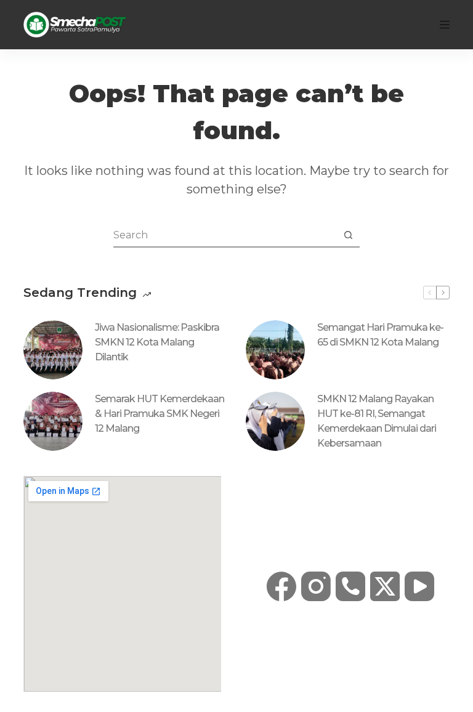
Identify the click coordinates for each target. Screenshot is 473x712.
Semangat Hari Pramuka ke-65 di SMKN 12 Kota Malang (380, 335)
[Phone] (350, 586)
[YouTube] (419, 586)
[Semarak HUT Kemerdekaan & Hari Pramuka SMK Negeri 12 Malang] (53, 421)
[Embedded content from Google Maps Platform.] (122, 584)
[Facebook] (281, 586)
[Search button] (348, 234)
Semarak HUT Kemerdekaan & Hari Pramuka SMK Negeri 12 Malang (159, 413)
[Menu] (445, 25)
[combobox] (224, 234)
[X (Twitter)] (385, 586)
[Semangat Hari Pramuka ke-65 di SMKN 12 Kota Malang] (275, 349)
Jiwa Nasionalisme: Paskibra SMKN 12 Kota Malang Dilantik (157, 342)
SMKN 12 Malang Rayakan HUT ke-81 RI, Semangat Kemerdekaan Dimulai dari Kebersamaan (376, 421)
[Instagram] (316, 586)
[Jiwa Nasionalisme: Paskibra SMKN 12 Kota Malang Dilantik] (53, 349)
